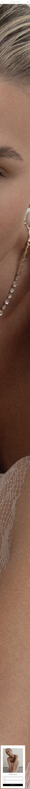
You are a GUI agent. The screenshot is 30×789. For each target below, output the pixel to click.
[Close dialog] (24, 746)
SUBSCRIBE (13, 785)
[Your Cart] (28, 2)
